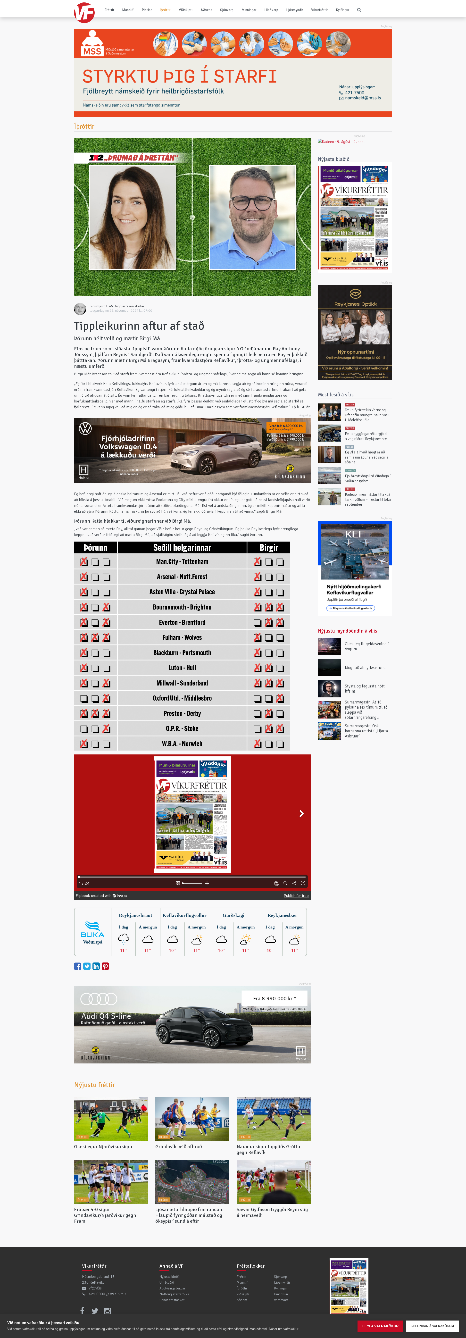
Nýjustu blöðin (169, 1276)
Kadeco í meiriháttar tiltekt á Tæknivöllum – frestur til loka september (368, 499)
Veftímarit (281, 1300)
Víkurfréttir (319, 10)
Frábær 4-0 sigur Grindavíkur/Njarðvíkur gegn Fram (105, 1215)
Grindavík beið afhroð (178, 1147)
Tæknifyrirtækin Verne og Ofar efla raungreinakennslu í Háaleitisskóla (368, 415)
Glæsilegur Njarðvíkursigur (103, 1147)
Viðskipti (185, 10)
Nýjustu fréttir (94, 1085)
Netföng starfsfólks (174, 1294)
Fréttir (109, 10)
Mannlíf (127, 10)
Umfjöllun (281, 1294)
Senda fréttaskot (171, 1300)
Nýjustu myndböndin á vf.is (347, 631)
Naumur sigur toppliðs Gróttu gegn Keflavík (268, 1149)
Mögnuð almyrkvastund (365, 667)
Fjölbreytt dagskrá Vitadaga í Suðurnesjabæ (368, 478)
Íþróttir (165, 10)
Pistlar (147, 10)
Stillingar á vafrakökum (432, 1326)
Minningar (249, 10)
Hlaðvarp (271, 10)
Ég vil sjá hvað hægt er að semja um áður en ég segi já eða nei (366, 457)
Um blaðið (166, 1282)
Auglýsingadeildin (172, 1288)
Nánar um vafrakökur (283, 1329)
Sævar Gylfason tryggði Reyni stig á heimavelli (272, 1212)
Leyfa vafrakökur (380, 1326)
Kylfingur (342, 10)
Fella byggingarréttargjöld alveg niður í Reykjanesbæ (366, 436)
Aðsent (206, 10)
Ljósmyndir (294, 10)
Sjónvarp (226, 10)
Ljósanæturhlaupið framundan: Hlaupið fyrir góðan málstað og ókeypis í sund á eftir (189, 1215)
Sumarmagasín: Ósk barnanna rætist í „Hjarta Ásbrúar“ (366, 730)
